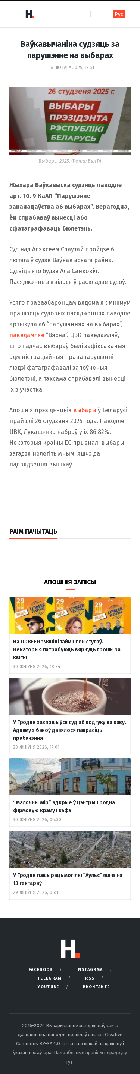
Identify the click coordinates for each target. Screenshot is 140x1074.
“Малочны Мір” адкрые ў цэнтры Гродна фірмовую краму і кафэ (64, 807)
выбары (84, 410)
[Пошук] (96, 14)
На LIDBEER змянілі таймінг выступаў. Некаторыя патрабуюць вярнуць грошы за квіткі (67, 650)
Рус (119, 14)
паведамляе (26, 335)
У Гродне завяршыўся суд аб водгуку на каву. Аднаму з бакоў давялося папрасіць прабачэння (69, 730)
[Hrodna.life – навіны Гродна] (29, 14)
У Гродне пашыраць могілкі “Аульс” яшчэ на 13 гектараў (67, 879)
